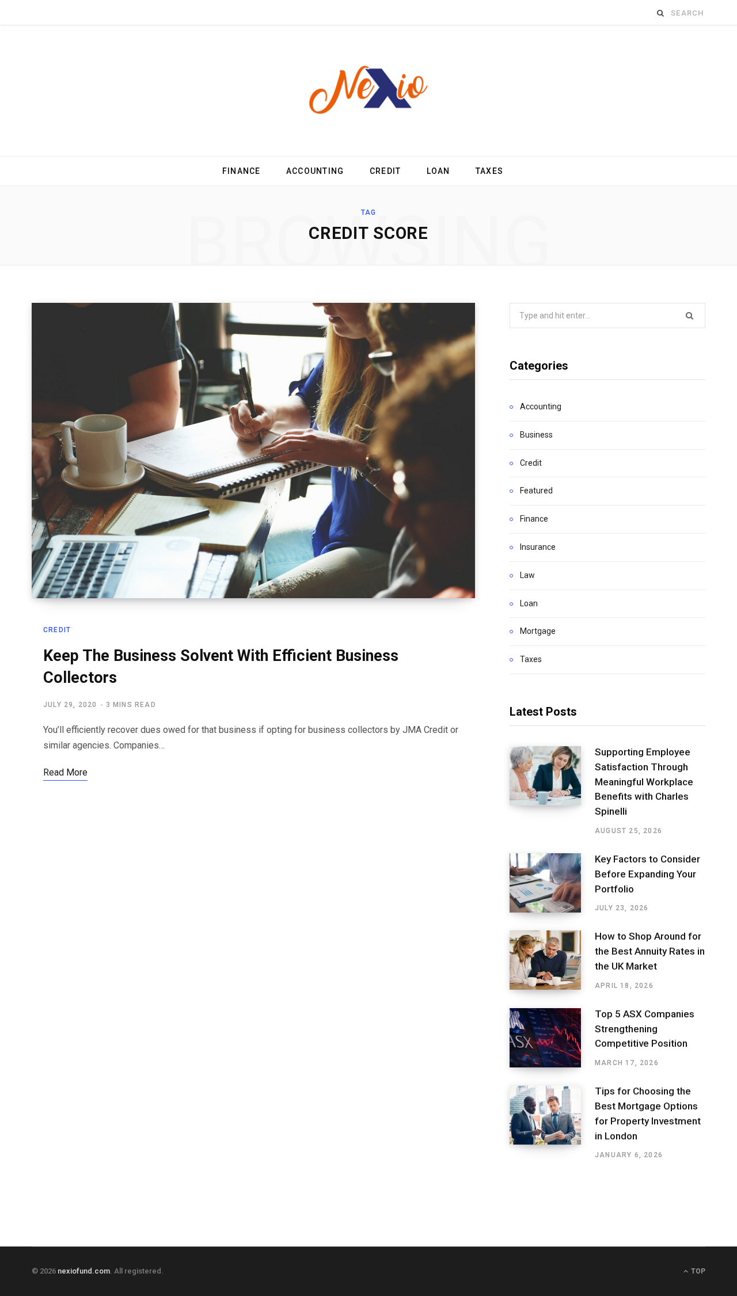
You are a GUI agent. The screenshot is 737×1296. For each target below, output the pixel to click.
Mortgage (538, 631)
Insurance (538, 547)
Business (536, 434)
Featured (536, 490)
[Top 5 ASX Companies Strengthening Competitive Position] (552, 1038)
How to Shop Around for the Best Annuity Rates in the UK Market (650, 951)
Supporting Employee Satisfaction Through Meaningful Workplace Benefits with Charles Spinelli (644, 781)
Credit (385, 171)
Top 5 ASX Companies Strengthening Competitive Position (644, 1029)
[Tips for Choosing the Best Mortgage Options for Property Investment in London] (552, 1122)
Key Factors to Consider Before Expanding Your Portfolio (647, 874)
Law (527, 575)
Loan (438, 171)
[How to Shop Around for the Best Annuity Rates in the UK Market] (552, 960)
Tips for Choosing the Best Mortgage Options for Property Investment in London (648, 1113)
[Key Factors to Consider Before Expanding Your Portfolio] (552, 883)
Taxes (489, 171)
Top (697, 1271)
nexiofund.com (84, 1271)
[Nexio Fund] (368, 91)
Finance (241, 171)
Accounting (315, 171)
